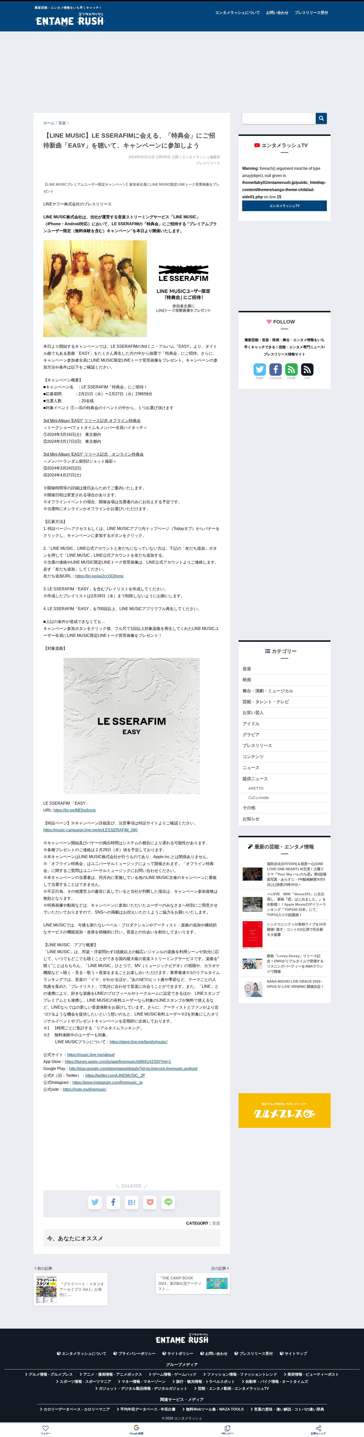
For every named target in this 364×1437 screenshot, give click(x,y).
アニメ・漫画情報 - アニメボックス (112, 1374)
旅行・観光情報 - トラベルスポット (205, 1382)
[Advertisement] (182, 69)
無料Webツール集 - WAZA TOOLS (215, 1409)
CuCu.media (258, 797)
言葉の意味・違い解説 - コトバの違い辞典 (289, 1409)
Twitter (260, 377)
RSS (307, 377)
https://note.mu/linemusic (84, 1089)
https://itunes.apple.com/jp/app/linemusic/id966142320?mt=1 (118, 1062)
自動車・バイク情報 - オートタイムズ (276, 1382)
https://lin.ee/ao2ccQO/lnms (99, 576)
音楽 (216, 1223)
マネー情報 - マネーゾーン (144, 1382)
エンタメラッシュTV (285, 206)
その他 (249, 807)
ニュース (251, 767)
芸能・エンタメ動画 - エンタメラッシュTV (233, 1388)
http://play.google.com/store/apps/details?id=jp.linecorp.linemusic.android (133, 1068)
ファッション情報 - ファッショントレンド (242, 1374)
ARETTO (255, 788)
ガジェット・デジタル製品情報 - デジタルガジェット (143, 1388)
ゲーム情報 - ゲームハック (175, 1374)
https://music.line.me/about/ (91, 1055)
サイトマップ (296, 1354)
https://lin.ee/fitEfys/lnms (74, 810)
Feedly (291, 377)
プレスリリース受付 (311, 12)
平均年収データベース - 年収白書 (148, 1409)
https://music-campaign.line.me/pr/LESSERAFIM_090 (90, 830)
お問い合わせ (277, 12)
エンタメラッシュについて (237, 12)
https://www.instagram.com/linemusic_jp (108, 1082)
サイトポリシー (180, 1354)
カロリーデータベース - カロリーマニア (77, 1409)
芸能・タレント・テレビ (266, 701)
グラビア (251, 734)
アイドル (251, 723)
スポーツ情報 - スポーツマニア (85, 1382)
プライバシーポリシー (137, 1354)
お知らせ (251, 819)
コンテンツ (253, 756)
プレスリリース (257, 745)
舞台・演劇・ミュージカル (268, 691)
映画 (247, 679)
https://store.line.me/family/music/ (138, 1042)
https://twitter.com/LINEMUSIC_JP (115, 1075)
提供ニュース (255, 778)
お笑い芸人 (253, 712)
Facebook (276, 377)
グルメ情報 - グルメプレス (51, 1374)
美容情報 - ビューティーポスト (313, 1374)
